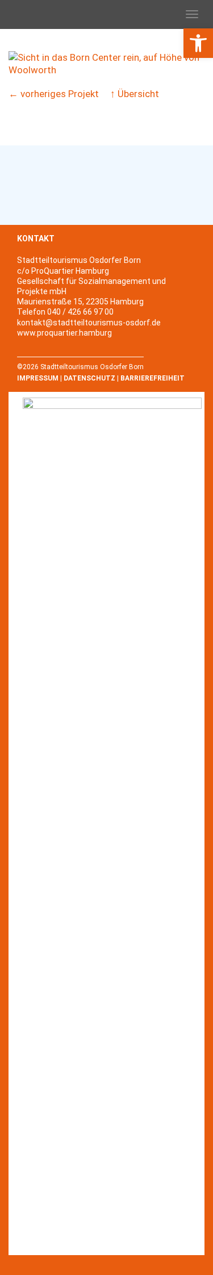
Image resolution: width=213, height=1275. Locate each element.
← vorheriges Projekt (54, 93)
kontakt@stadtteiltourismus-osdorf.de (89, 322)
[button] (198, 43)
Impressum (38, 378)
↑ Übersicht (134, 93)
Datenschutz (89, 378)
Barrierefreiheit (152, 378)
